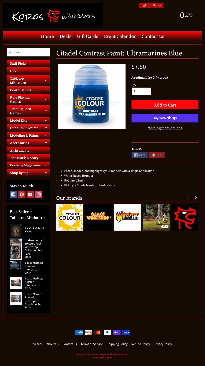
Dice (30, 72)
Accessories (30, 143)
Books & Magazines (30, 166)
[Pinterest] (21, 194)
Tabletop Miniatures (30, 80)
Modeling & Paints (30, 136)
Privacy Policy (163, 344)
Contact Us (153, 36)
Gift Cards (87, 36)
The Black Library (24, 157)
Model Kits (30, 121)
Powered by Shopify (102, 357)
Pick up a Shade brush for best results (89, 185)
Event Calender (120, 36)
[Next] (195, 197)
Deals (65, 36)
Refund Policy (140, 344)
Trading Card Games (30, 111)
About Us (52, 344)
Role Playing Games (30, 99)
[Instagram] (38, 194)
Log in (144, 5)
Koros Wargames (101, 354)
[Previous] (188, 197)
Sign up (157, 5)
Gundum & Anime (30, 128)
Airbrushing (19, 150)
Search (38, 344)
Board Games (30, 91)
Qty (134, 85)
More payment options (165, 128)
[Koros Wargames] (53, 15)
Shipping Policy (117, 344)
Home (47, 36)
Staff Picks (18, 63)
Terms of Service (92, 344)
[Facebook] (13, 194)
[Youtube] (30, 194)
